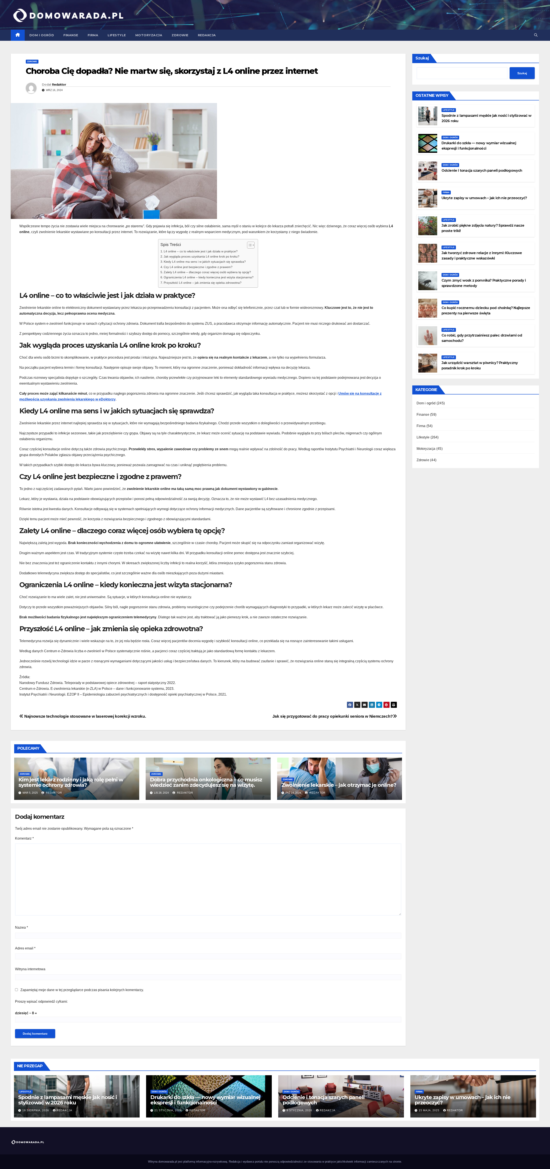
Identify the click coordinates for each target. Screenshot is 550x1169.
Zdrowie (180, 35)
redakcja (64, 1110)
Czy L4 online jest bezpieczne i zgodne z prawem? (198, 267)
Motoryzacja (148, 35)
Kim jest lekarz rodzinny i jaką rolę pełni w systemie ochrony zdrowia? (70, 782)
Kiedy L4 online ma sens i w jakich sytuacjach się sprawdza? (205, 261)
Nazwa (21, 927)
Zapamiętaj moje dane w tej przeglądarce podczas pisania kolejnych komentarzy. (82, 990)
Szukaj (422, 58)
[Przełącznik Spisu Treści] (249, 245)
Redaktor (59, 84)
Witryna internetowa (30, 969)
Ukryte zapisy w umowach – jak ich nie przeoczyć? (484, 198)
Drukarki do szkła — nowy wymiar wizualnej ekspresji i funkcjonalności (205, 1100)
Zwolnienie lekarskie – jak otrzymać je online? (338, 785)
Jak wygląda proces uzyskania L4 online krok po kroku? (201, 256)
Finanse (70, 35)
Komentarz (24, 838)
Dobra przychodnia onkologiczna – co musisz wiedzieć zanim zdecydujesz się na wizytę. (206, 782)
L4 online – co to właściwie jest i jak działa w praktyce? (201, 251)
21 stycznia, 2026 (168, 1110)
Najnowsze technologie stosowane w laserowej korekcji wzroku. (84, 716)
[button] (536, 35)
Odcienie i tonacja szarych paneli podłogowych (482, 170)
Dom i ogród (41, 35)
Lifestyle (117, 35)
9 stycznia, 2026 (300, 1110)
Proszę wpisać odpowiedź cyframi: (41, 1001)
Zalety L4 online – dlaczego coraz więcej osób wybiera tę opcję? (207, 272)
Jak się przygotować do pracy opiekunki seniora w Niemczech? (332, 716)
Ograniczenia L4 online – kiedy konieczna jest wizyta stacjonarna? (209, 277)
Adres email (25, 948)
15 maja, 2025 (429, 1110)
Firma (93, 35)
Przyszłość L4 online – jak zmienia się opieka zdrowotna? (202, 282)
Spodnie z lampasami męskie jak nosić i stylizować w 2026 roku (67, 1100)
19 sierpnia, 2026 (36, 1110)
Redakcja (207, 35)
